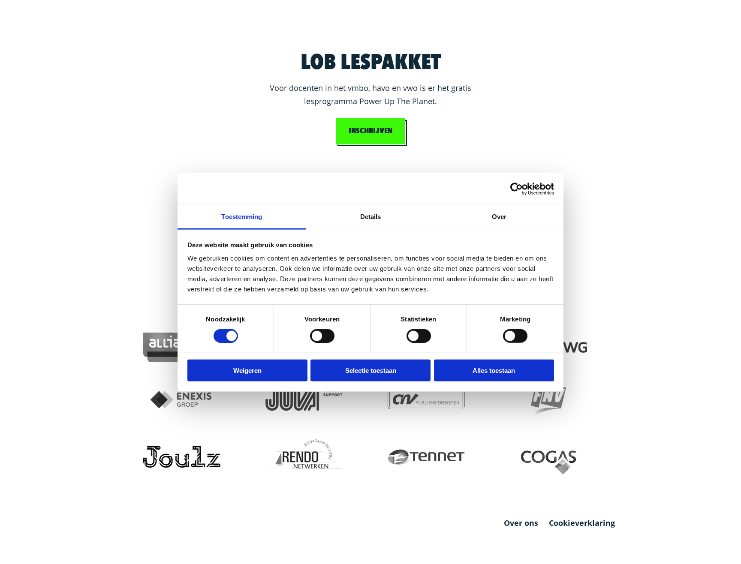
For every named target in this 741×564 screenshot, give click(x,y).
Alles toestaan (494, 370)
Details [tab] (370, 216)
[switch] (322, 336)
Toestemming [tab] (241, 216)
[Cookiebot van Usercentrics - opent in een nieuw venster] (516, 188)
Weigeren (247, 370)
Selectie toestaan (370, 370)
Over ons (521, 523)
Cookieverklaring (582, 523)
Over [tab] (499, 216)
